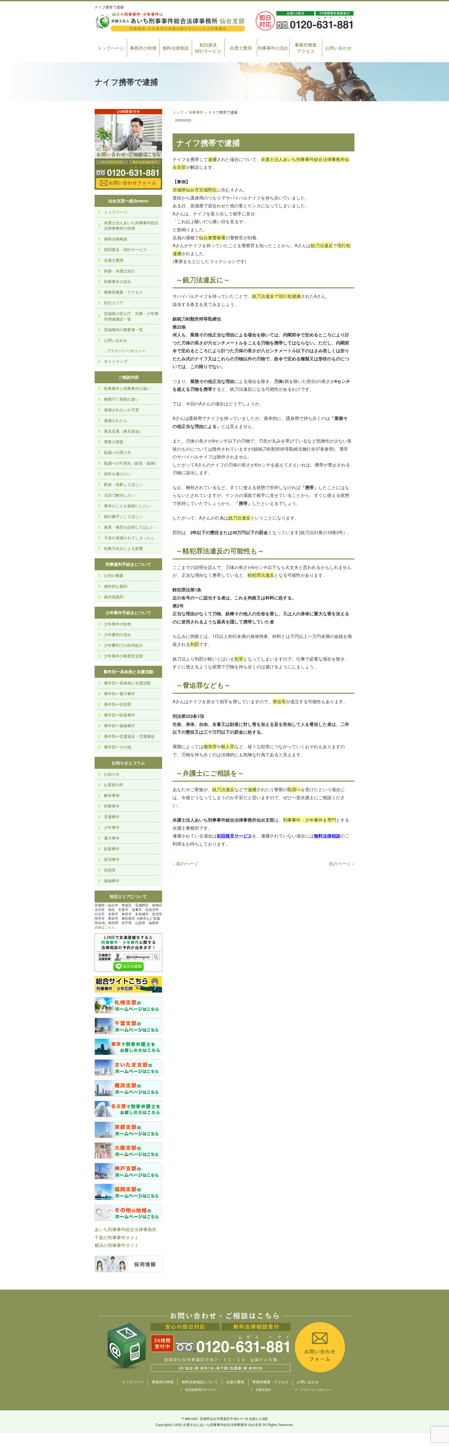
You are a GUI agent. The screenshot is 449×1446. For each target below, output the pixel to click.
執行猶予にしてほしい (123, 516)
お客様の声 (113, 784)
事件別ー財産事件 (119, 715)
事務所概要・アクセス (123, 292)
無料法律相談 (175, 47)
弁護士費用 (241, 47)
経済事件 (112, 859)
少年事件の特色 (117, 623)
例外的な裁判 (115, 586)
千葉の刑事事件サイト (117, 1237)
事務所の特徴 (143, 47)
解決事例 (112, 795)
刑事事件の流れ (273, 47)
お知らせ (112, 774)
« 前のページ (185, 863)
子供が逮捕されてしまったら (129, 537)
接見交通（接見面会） (123, 431)
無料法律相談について (200, 1381)
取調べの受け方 (117, 452)
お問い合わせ (338, 47)
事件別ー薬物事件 (119, 725)
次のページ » (341, 863)
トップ (178, 112)
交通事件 (112, 816)
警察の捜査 (113, 441)
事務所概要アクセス (306, 47)
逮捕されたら (115, 420)
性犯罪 (110, 870)
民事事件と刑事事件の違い (127, 388)
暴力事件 (112, 838)
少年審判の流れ (117, 634)
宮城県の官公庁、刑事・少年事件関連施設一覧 (131, 316)
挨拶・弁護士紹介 (119, 270)
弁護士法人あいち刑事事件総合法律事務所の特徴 (131, 225)
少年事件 (112, 827)
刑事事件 (196, 112)
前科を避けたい (117, 473)
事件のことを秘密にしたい (127, 505)
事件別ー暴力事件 (119, 693)
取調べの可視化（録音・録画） (131, 463)
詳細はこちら (105, 927)
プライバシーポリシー (126, 350)
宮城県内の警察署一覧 (123, 329)
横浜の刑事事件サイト (117, 1245)
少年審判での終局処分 (123, 645)
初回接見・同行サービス (125, 249)
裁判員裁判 (113, 596)
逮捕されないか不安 (121, 409)
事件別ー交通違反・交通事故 (129, 736)
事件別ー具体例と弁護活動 (127, 683)
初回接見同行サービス (208, 47)
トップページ (110, 47)
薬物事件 (112, 880)
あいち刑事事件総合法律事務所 (125, 1229)
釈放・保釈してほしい (123, 484)
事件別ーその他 (117, 747)
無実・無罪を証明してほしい (129, 527)
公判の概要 (113, 575)
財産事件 (112, 848)
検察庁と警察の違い (121, 399)
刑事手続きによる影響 (123, 548)
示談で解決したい (119, 495)
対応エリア (113, 302)
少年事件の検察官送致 (123, 655)
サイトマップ (115, 361)
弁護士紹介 (263, 1389)
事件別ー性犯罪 (117, 704)
